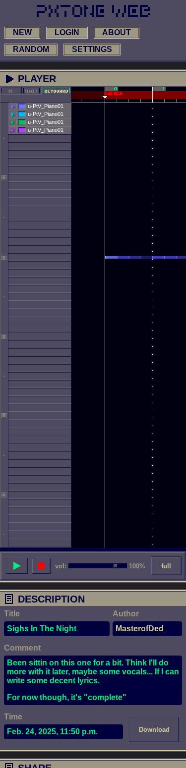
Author (126, 613)
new (22, 32)
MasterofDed (140, 628)
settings (92, 49)
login (67, 32)
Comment (22, 648)
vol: (60, 566)
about (116, 32)
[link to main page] (93, 11)
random (31, 49)
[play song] (16, 565)
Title (12, 613)
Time (13, 717)
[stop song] (41, 565)
